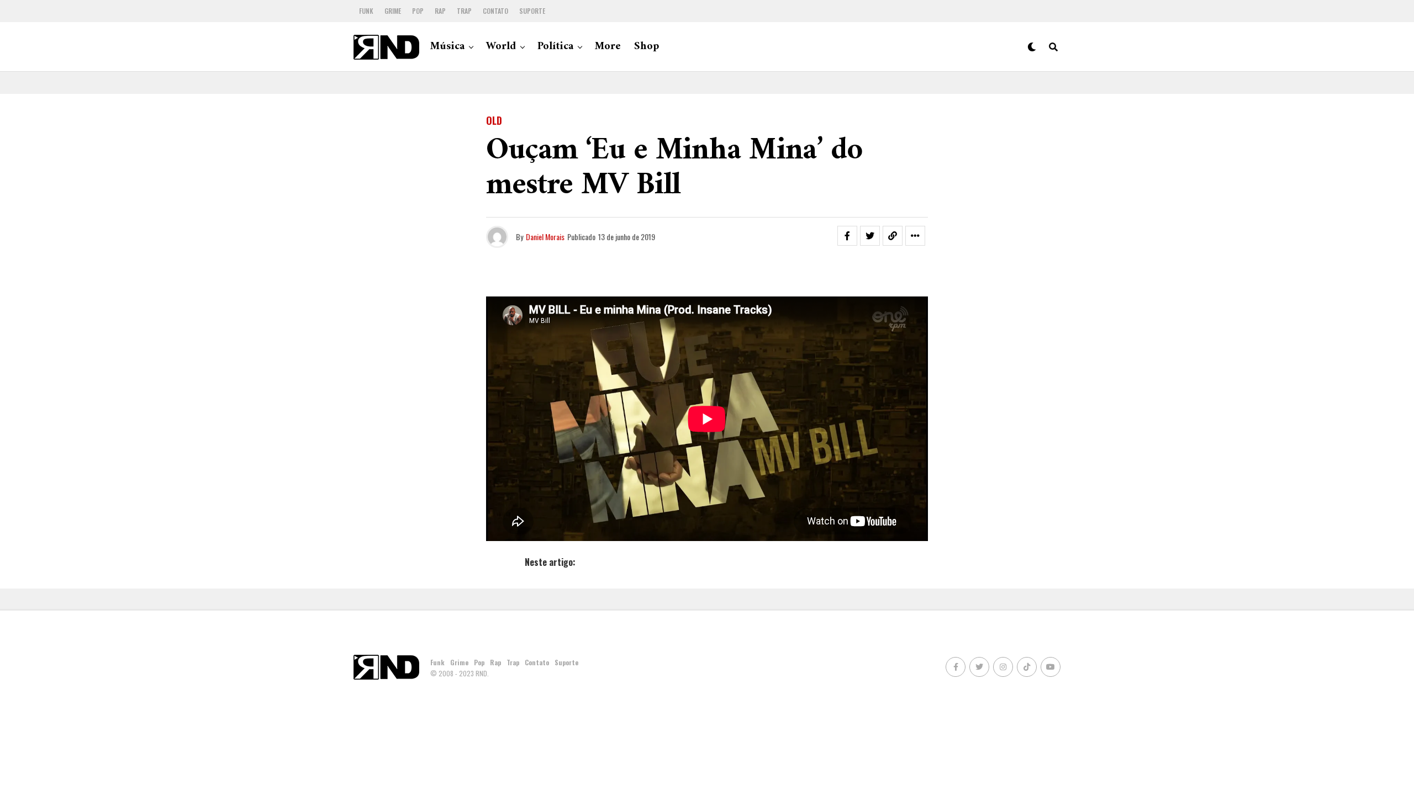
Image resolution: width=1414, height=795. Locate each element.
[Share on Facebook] (847, 236)
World (501, 46)
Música (447, 46)
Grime (392, 10)
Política (555, 46)
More (608, 46)
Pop (418, 10)
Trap (464, 10)
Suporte (532, 10)
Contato (495, 10)
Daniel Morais (545, 236)
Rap (440, 10)
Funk (366, 10)
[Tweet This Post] (870, 236)
